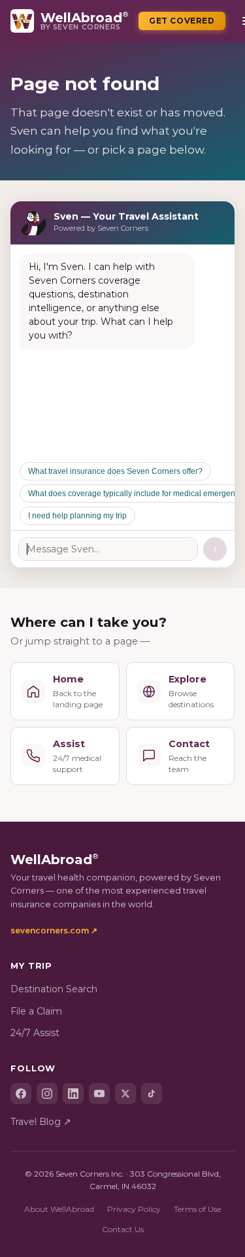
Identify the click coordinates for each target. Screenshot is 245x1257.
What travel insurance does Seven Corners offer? (115, 471)
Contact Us (123, 1229)
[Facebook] (20, 1093)
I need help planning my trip (77, 515)
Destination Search (53, 989)
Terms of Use (197, 1209)
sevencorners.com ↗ (53, 930)
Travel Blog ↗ (40, 1122)
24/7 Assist (34, 1033)
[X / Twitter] (125, 1093)
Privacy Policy (134, 1209)
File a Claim (36, 1011)
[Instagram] (47, 1093)
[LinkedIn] (73, 1093)
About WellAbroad (59, 1209)
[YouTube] (99, 1093)
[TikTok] (151, 1093)
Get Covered (182, 20)
